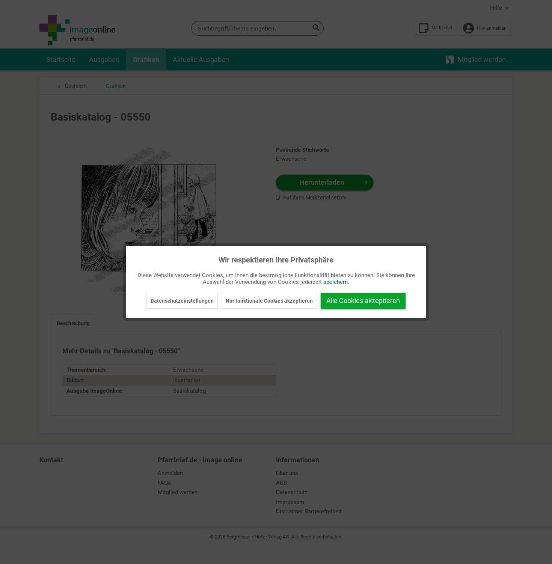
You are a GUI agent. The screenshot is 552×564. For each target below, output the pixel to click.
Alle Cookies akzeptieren (363, 301)
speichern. (336, 282)
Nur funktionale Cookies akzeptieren (269, 301)
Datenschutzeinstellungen (182, 301)
